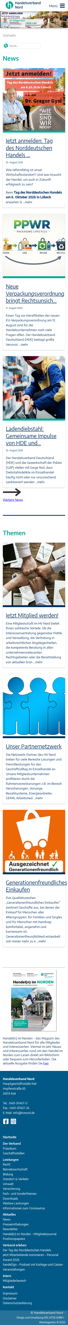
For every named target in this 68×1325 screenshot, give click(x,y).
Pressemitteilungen (16, 1224)
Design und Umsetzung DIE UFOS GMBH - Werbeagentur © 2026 (41, 1318)
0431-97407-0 (18, 1103)
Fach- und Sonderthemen (19, 1193)
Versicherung (11, 1189)
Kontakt (8, 1287)
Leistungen (11, 1160)
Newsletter (10, 1229)
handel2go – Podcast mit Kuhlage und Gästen (33, 1264)
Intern (7, 1276)
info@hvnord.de (24, 1113)
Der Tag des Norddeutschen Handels (27, 1250)
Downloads (10, 1198)
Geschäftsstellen (14, 1153)
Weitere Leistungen (16, 1203)
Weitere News (13, 500)
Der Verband (12, 1143)
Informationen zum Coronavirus (24, 1208)
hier (46, 1063)
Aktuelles (9, 1214)
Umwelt (8, 1184)
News (7, 1219)
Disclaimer (10, 1298)
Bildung (8, 1174)
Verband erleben (14, 1245)
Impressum (10, 1293)
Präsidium (9, 1148)
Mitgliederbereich (14, 1281)
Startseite (9, 35)
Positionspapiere (14, 1239)
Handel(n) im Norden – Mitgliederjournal (29, 1234)
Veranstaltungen (14, 1269)
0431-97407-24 (19, 1108)
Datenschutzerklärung (17, 1303)
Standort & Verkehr (16, 1179)
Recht (6, 1164)
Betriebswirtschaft (15, 1169)
